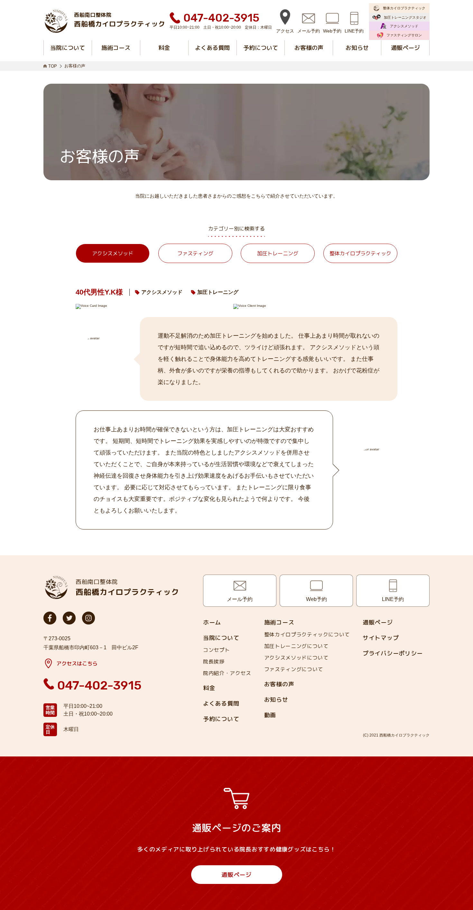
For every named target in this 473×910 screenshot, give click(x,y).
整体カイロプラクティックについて (307, 634)
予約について (221, 719)
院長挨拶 (214, 661)
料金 (209, 688)
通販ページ (378, 622)
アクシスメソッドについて (296, 657)
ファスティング (195, 253)
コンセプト (216, 649)
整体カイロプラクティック (360, 253)
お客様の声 (279, 684)
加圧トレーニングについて (296, 646)
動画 (270, 715)
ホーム (212, 622)
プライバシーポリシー (393, 653)
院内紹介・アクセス (227, 673)
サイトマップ (381, 638)
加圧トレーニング (277, 253)
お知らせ (276, 700)
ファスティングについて (293, 669)
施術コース (279, 622)
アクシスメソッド (112, 253)
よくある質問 (221, 704)
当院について (221, 638)
